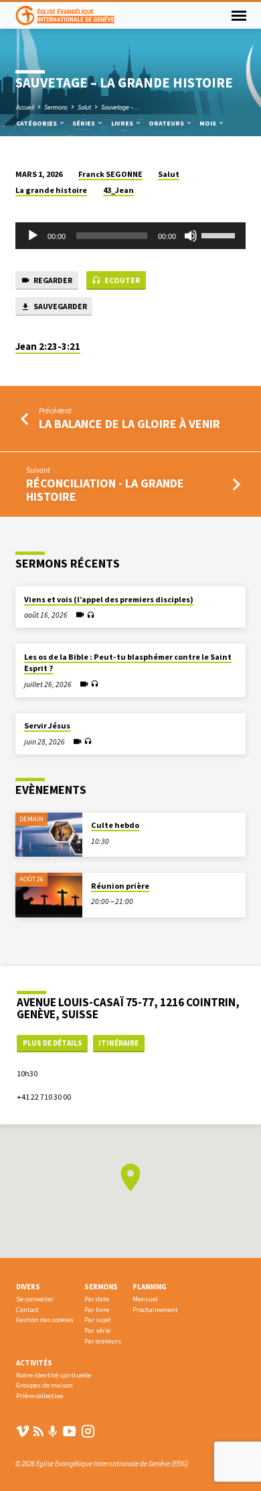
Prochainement (155, 1309)
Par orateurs (102, 1341)
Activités (34, 1362)
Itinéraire (118, 1043)
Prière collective (39, 1396)
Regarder (52, 280)
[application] (130, 235)
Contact (27, 1309)
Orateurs (167, 123)
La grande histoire (51, 190)
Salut (84, 107)
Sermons (56, 107)
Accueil (25, 107)
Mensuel (145, 1299)
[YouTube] (69, 1431)
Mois (208, 123)
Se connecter (35, 1299)
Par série (97, 1330)
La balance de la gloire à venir (129, 423)
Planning (150, 1286)
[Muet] (190, 235)
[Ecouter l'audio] (90, 615)
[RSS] (38, 1431)
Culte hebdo (115, 825)
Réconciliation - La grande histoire (105, 489)
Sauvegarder (59, 306)
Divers (28, 1286)
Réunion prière (120, 886)
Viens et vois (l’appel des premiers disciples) (108, 599)
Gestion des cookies (45, 1319)
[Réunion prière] (48, 895)
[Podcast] (53, 1431)
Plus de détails (52, 1043)
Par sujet (97, 1319)
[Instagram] (88, 1431)
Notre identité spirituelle (53, 1375)
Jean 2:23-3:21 (47, 347)
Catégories (37, 123)
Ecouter (121, 280)
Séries (84, 123)
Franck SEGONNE (110, 174)
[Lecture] (32, 235)
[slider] (220, 234)
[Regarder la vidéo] (80, 614)
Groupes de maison (44, 1385)
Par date (96, 1299)
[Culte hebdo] (48, 835)
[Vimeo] (22, 1431)
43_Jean (118, 190)
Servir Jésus (47, 725)
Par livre (96, 1309)
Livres (123, 123)
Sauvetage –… (121, 107)
